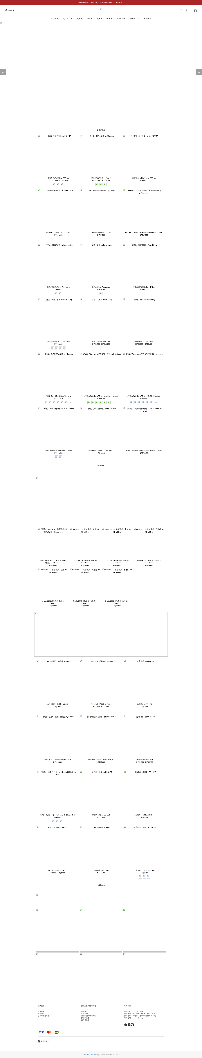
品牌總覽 (54, 18)
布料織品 (133, 18)
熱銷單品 (66, 18)
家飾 (88, 18)
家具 (78, 18)
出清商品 (147, 18)
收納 (108, 18)
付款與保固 (85, 1018)
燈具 (98, 18)
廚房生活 (120, 18)
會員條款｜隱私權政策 (91, 1055)
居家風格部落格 (43, 1016)
